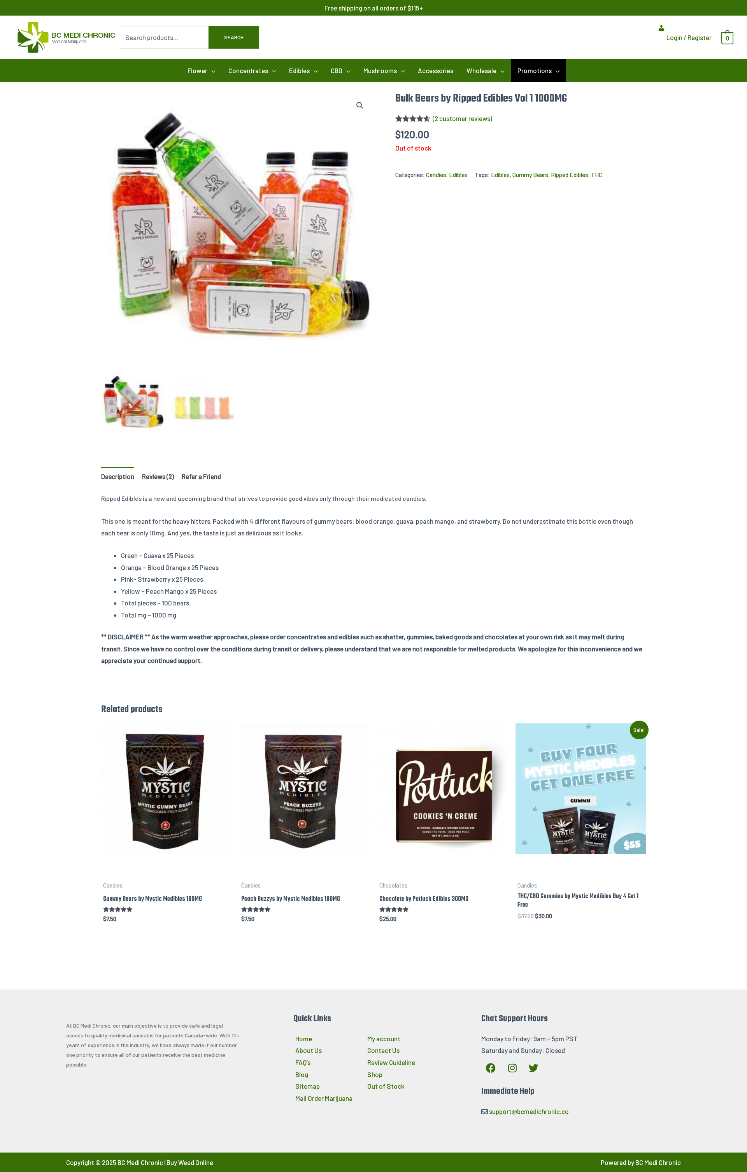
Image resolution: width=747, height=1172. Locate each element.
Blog (301, 1074)
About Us (308, 1050)
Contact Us (383, 1050)
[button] (201, 70)
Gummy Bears (530, 174)
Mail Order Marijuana (323, 1098)
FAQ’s (302, 1062)
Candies (436, 174)
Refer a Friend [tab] (201, 476)
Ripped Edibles (569, 174)
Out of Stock (386, 1086)
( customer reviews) (462, 118)
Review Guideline (391, 1062)
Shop (374, 1074)
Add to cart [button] (166, 870)
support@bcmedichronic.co (529, 1111)
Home (303, 1038)
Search (234, 37)
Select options (442, 870)
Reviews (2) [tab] (158, 476)
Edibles (458, 174)
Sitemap (307, 1086)
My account (383, 1038)
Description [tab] (117, 476)
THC (596, 174)
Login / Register (688, 37)
